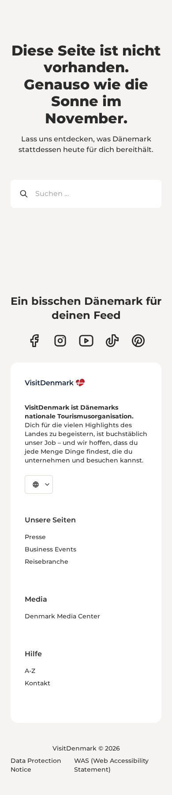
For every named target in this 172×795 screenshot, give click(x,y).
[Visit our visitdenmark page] (86, 340)
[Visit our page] (60, 340)
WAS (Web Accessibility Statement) (111, 765)
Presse (35, 537)
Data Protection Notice (36, 765)
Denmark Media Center (62, 616)
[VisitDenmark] (55, 382)
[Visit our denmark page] (34, 340)
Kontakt (37, 683)
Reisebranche (46, 562)
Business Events (50, 549)
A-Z (30, 671)
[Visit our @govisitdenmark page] (112, 340)
